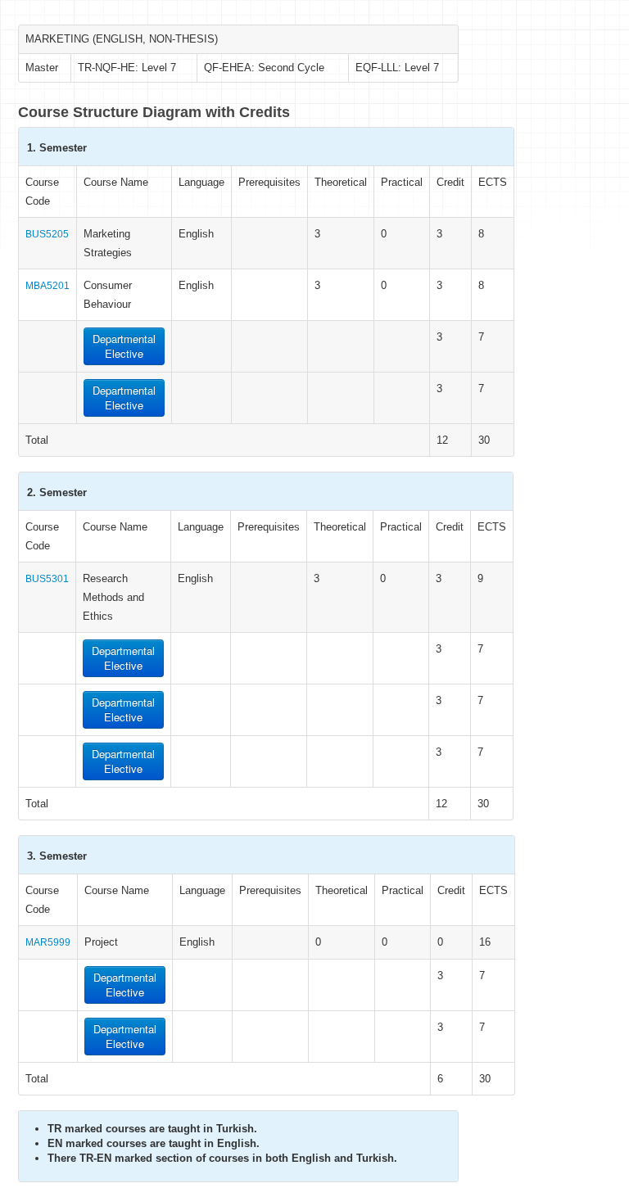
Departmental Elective (124, 346)
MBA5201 (47, 285)
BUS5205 (47, 234)
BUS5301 (47, 579)
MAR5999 (47, 942)
